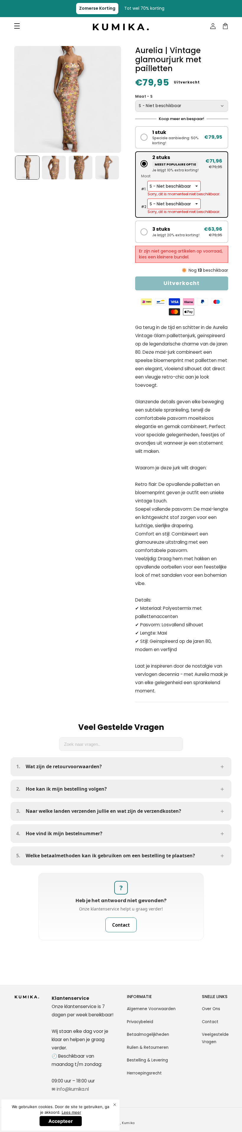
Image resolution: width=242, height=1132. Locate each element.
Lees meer (71, 1112)
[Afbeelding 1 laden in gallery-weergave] (27, 168)
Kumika (128, 1123)
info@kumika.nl (73, 1089)
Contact (121, 925)
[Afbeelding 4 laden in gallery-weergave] (107, 168)
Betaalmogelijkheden (148, 1034)
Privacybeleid (140, 1022)
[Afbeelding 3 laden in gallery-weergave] (81, 168)
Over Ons (211, 1009)
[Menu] (17, 26)
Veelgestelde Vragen (215, 1038)
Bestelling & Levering (147, 1060)
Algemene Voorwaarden (151, 1009)
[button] (181, 137)
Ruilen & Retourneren (148, 1047)
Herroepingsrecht (144, 1073)
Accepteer (60, 1121)
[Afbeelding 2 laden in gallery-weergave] (54, 168)
